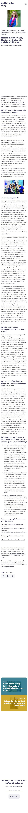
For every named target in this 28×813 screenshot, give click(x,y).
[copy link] (12, 576)
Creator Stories (5, 30)
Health (13, 32)
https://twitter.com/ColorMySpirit (15, 536)
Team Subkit (12, 45)
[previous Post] (14, 703)
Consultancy (4, 34)
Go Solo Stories (21, 30)
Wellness (18, 32)
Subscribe (14, 796)
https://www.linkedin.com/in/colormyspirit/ (13, 539)
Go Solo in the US (13, 30)
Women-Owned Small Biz (6, 32)
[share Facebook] (8, 576)
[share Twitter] (3, 576)
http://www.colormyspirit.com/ (14, 524)
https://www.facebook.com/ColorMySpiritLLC (13, 528)
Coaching (23, 32)
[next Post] (14, 686)
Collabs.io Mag (7, 4)
